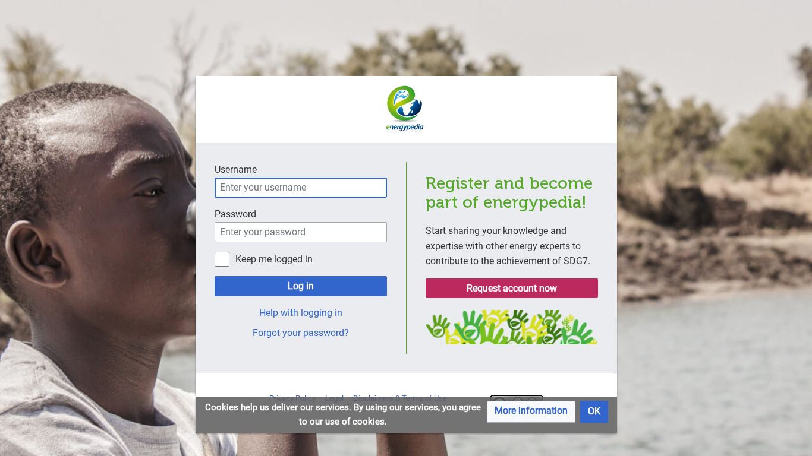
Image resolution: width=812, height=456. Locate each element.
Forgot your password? (301, 332)
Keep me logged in (274, 259)
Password (235, 214)
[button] (531, 412)
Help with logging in (300, 312)
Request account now (512, 288)
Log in (301, 286)
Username (236, 169)
